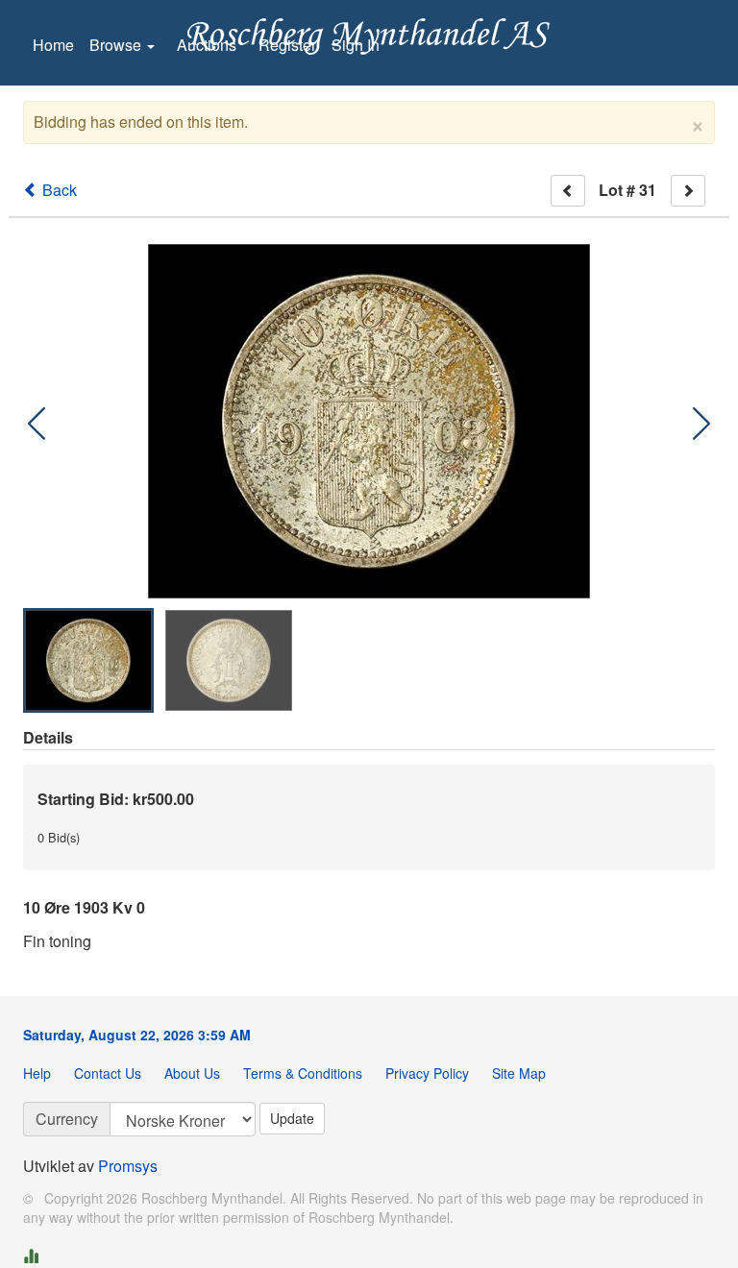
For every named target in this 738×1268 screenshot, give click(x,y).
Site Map (519, 1073)
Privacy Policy (427, 1073)
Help (37, 1073)
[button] (702, 423)
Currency (67, 1119)
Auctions (206, 45)
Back (57, 190)
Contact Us (107, 1073)
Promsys (128, 1166)
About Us (192, 1073)
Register (287, 45)
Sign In (356, 45)
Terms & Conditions (302, 1073)
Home (53, 45)
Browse (117, 45)
